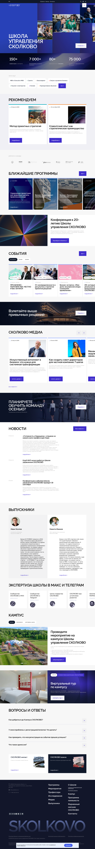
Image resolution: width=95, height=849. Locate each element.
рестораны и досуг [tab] (30, 622)
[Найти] (81, 1)
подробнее (23, 575)
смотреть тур (57, 698)
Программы (53, 785)
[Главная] (14, 5)
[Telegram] (12, 814)
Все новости (12, 386)
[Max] (10, 814)
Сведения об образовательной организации (75, 788)
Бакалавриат (41, 80)
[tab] (20, 663)
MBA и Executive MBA (17, 80)
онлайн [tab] (20, 259)
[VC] (20, 814)
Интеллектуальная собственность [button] (56, 836)
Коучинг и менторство (18, 86)
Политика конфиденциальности (76, 836)
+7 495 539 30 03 (14, 792)
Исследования (55, 796)
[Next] (84, 332)
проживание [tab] (19, 622)
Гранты (30, 80)
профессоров (12, 63)
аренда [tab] (12, 622)
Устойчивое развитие (73, 790)
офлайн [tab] (27, 259)
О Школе (42, 1)
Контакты (52, 1)
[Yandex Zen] (18, 814)
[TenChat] (22, 814)
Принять (68, 845)
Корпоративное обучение (48, 86)
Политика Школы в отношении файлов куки (19, 836)
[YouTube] (16, 814)
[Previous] (78, 332)
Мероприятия (54, 788)
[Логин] (85, 1)
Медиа (51, 799)
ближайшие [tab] (13, 259)
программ (60, 63)
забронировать (58, 659)
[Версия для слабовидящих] (83, 1)
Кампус (47, 1)
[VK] (14, 814)
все (62, 86)
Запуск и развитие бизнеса (58, 80)
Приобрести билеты (59, 240)
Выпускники (54, 803)
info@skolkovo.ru (14, 790)
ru (9, 1)
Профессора (54, 792)
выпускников (32, 63)
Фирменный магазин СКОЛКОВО (74, 807)
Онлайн (32, 86)
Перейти (80, 313)
